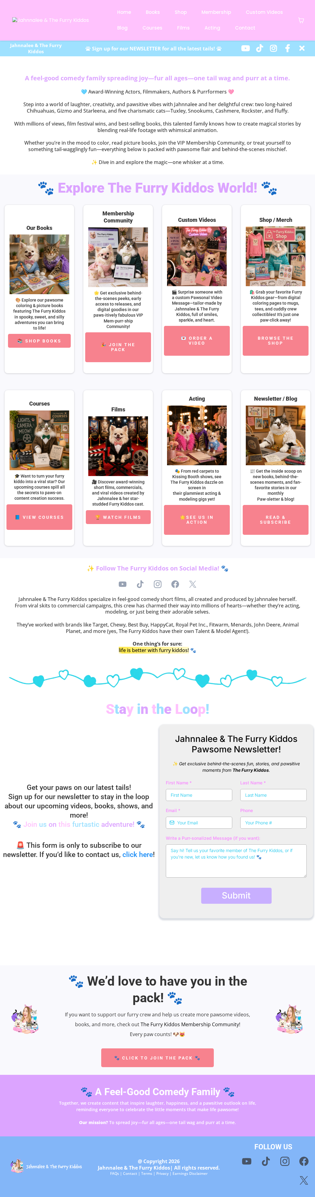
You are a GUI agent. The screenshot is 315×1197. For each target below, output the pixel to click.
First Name (179, 782)
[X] (192, 584)
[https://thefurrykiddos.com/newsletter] (275, 435)
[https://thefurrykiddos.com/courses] (39, 440)
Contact (245, 28)
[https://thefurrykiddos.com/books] (39, 264)
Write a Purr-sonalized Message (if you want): (213, 838)
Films (183, 28)
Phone (246, 810)
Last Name (253, 782)
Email (173, 810)
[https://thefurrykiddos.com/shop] (275, 256)
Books (153, 12)
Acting (212, 28)
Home (124, 12)
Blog (122, 28)
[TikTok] (140, 584)
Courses (152, 28)
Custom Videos (264, 12)
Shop (181, 12)
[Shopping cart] (301, 20)
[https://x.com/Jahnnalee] (303, 48)
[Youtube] (122, 584)
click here (137, 855)
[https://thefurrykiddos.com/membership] (118, 257)
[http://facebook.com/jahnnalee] (289, 48)
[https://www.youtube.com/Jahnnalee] (247, 48)
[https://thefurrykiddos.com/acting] (197, 435)
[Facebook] (175, 584)
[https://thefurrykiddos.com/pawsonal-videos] (197, 256)
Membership (216, 12)
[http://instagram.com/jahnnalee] (275, 48)
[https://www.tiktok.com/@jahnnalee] (261, 48)
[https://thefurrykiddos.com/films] (118, 446)
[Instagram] (157, 584)
